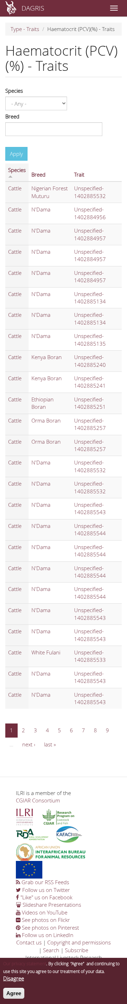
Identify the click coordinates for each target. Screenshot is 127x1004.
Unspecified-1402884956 (90, 213)
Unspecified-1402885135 (90, 339)
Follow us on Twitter (45, 889)
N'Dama (40, 209)
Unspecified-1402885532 (90, 192)
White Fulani (45, 652)
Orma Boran (46, 420)
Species (14, 90)
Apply (16, 153)
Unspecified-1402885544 (90, 529)
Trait (79, 174)
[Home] (11, 8)
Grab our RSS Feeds (44, 882)
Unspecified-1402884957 (90, 234)
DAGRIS (33, 8)
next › (28, 744)
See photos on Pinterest (49, 927)
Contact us (29, 942)
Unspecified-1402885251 (90, 403)
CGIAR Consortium (38, 800)
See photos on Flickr (45, 919)
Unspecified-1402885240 (90, 360)
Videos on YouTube (43, 912)
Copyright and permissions (79, 942)
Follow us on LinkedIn (46, 934)
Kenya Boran (46, 357)
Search (51, 950)
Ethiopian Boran (42, 403)
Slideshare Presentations (51, 904)
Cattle (15, 188)
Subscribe (76, 950)
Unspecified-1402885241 (90, 382)
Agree (13, 993)
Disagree (13, 978)
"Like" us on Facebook (45, 897)
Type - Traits (25, 28)
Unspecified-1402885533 (90, 656)
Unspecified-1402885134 (90, 297)
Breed (12, 116)
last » (50, 744)
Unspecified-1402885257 (90, 424)
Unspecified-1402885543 (90, 508)
